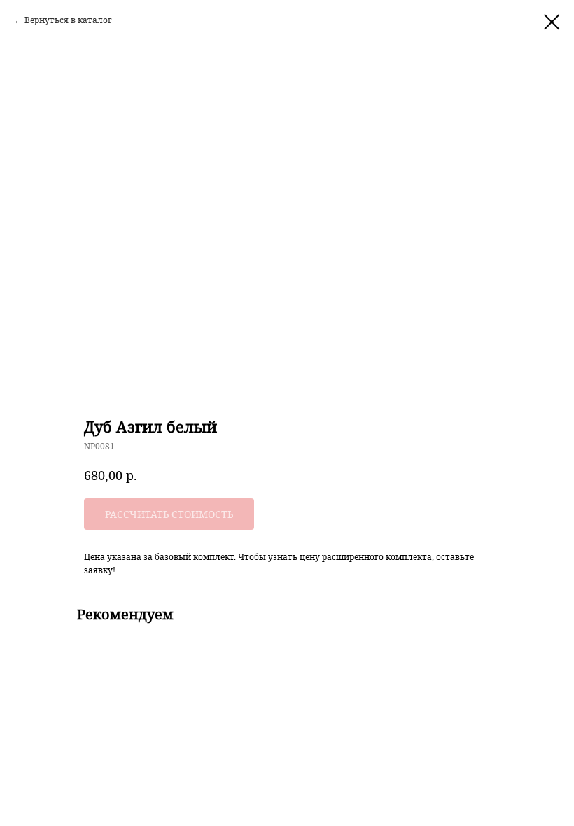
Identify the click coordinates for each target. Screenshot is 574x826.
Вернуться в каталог (68, 20)
